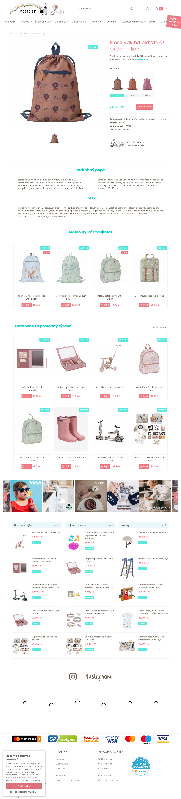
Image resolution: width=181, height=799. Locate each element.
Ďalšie (152, 21)
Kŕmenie (96, 21)
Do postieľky (79, 21)
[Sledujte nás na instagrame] (90, 686)
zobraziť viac (142, 59)
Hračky (25, 21)
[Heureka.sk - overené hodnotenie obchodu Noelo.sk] (141, 775)
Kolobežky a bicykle (132, 21)
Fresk (121, 122)
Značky (165, 21)
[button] (24, 792)
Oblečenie (10, 21)
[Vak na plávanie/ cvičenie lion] (55, 82)
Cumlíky (111, 21)
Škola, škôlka (42, 21)
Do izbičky (60, 21)
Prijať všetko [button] (24, 786)
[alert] (24, 773)
